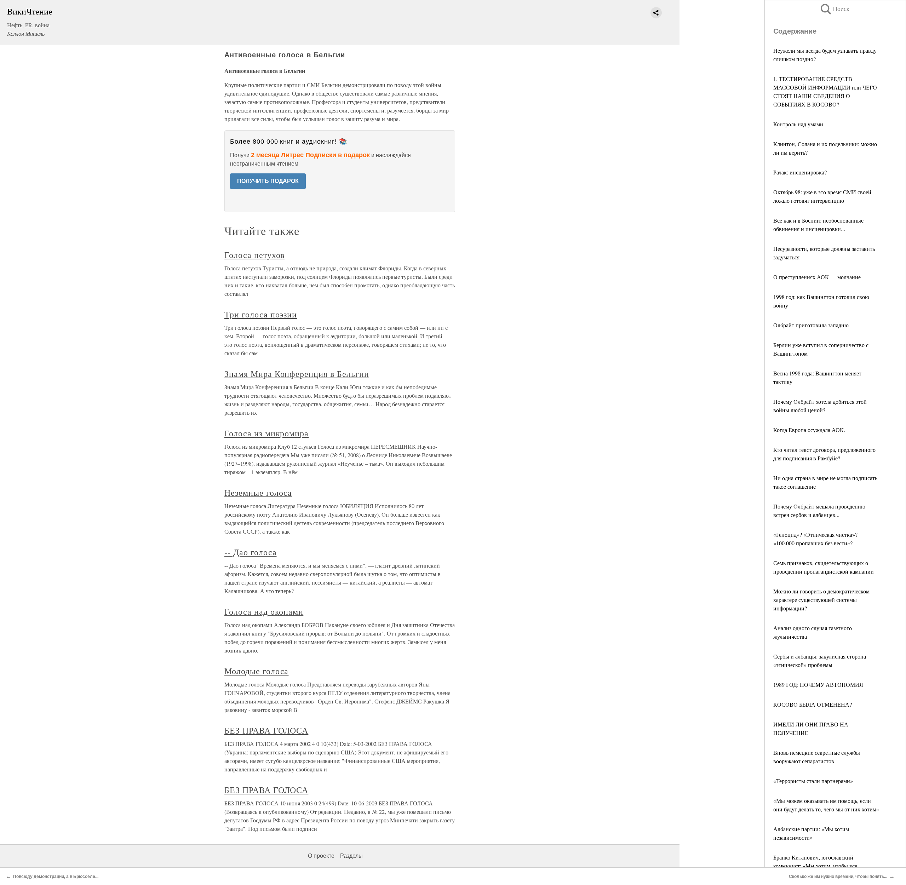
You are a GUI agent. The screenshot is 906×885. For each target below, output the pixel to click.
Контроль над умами (798, 124)
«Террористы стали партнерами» (813, 781)
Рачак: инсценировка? (800, 172)
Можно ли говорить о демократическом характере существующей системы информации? (821, 599)
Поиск (834, 9)
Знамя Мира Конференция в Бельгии (296, 373)
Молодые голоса (256, 671)
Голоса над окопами (263, 611)
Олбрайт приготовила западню (811, 325)
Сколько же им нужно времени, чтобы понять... (838, 876)
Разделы (351, 856)
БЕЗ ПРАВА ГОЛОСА (266, 730)
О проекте (321, 856)
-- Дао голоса (250, 552)
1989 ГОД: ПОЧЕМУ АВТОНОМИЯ (818, 684)
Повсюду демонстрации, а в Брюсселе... (55, 876)
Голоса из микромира (266, 433)
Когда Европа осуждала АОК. (809, 429)
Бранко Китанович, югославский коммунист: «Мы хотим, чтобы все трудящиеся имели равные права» (815, 866)
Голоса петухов (254, 254)
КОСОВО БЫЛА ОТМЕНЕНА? (812, 704)
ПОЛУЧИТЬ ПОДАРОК (268, 181)
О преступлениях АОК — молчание (817, 277)
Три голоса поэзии (260, 314)
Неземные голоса (258, 492)
